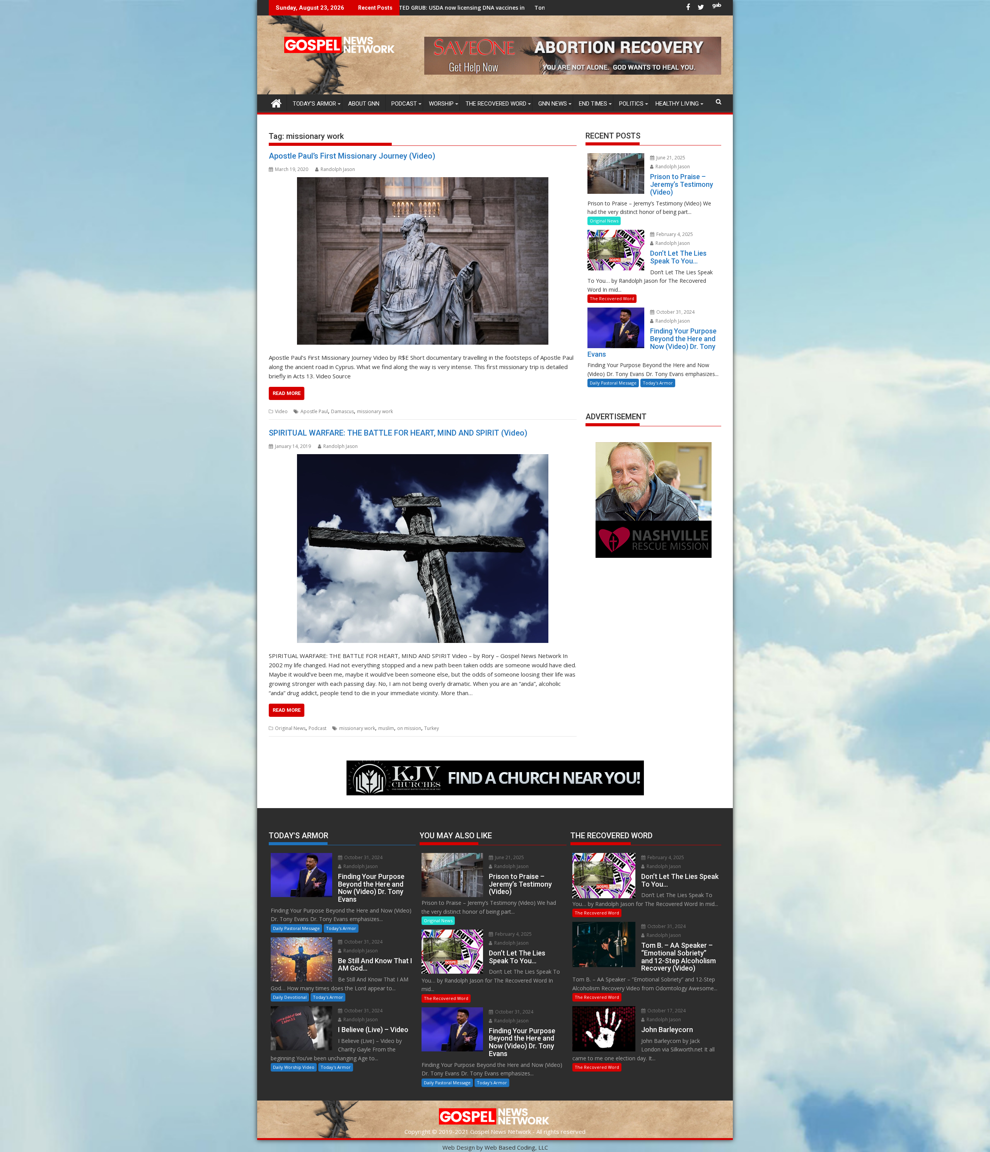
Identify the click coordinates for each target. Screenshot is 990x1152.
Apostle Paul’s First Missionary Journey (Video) (352, 156)
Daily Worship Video (293, 1067)
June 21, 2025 (670, 157)
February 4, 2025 (674, 234)
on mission (409, 728)
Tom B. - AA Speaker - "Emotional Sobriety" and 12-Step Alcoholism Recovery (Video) (520, 7)
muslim (386, 728)
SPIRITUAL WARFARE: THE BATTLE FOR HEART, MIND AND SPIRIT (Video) (398, 433)
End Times (593, 103)
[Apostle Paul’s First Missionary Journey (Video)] (422, 261)
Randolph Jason (338, 169)
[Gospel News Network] (276, 102)
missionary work (375, 411)
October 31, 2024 (675, 312)
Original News (290, 728)
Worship (441, 103)
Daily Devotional (290, 997)
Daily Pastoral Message (613, 383)
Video (281, 411)
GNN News (552, 103)
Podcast (404, 103)
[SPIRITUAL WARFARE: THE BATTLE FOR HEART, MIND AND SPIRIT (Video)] (422, 548)
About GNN (363, 103)
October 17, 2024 (666, 1010)
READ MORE (286, 393)
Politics (631, 103)
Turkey (431, 728)
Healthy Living (677, 103)
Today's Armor (658, 383)
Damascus (342, 411)
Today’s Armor (314, 103)
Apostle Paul (314, 411)
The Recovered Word (496, 103)
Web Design (458, 1147)
